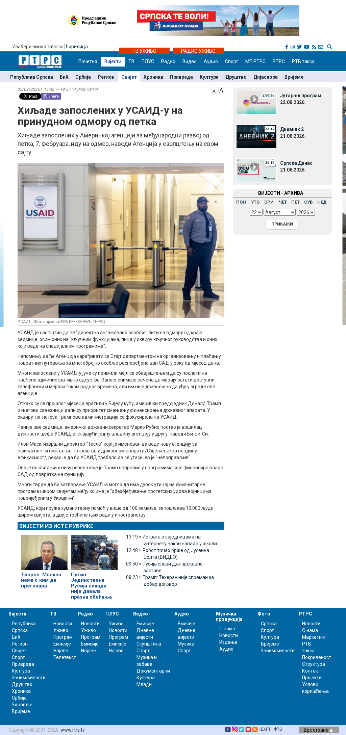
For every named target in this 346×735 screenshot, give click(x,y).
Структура (313, 664)
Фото (263, 613)
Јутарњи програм (300, 95)
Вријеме (294, 77)
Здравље (22, 704)
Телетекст (64, 657)
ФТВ (278, 729)
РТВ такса (303, 61)
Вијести (112, 61)
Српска (269, 623)
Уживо (60, 630)
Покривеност (316, 657)
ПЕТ (295, 202)
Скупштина (149, 644)
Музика (186, 644)
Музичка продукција (229, 616)
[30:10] (256, 170)
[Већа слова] (221, 90)
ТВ (131, 61)
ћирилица (77, 46)
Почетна (87, 61)
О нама (227, 628)
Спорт (231, 61)
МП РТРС (255, 61)
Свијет (129, 77)
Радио (168, 61)
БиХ (64, 77)
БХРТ (266, 729)
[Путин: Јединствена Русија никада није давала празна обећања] (94, 549)
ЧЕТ (283, 202)
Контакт (311, 671)
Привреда (181, 77)
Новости (62, 623)
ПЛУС (148, 61)
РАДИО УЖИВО (198, 51)
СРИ (269, 202)
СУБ (308, 202)
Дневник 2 (292, 129)
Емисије (62, 644)
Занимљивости (29, 677)
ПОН (241, 202)
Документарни (153, 671)
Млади (144, 684)
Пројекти (312, 677)
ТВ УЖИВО (144, 51)
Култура (209, 77)
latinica (56, 46)
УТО (255, 202)
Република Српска (31, 77)
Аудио (211, 61)
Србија (83, 77)
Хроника (153, 77)
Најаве (60, 650)
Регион (106, 77)
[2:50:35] (256, 102)
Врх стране (316, 730)
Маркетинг (314, 637)
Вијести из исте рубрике (56, 526)
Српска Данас (296, 163)
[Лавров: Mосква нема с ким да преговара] (44, 549)
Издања (228, 642)
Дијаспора (265, 77)
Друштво (236, 77)
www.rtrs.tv (72, 730)
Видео (189, 61)
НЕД (322, 202)
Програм (63, 637)
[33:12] (256, 136)
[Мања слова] (214, 90)
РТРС (279, 61)
